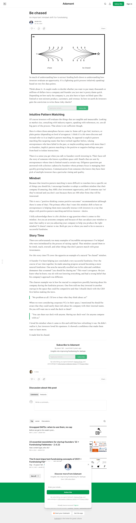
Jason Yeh (37, 21)
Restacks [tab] (43, 395)
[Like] (30, 453)
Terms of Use (78, 497)
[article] (68, 431)
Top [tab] (32, 421)
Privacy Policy (84, 499)
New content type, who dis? (39, 448)
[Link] (26, 114)
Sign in (129, 4)
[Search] (105, 4)
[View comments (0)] (39, 28)
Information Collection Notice (67, 499)
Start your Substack (62, 513)
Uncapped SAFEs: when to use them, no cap (50, 427)
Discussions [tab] (46, 421)
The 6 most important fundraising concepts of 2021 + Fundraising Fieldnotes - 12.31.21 (55, 460)
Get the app (78, 513)
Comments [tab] (34, 395)
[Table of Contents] (2, 261)
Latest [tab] (37, 421)
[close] (88, 464)
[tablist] (38, 394)
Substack (57, 518)
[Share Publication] (110, 4)
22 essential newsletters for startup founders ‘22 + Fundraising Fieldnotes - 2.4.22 (54, 443)
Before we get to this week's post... (42, 430)
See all (33, 476)
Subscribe (118, 4)
